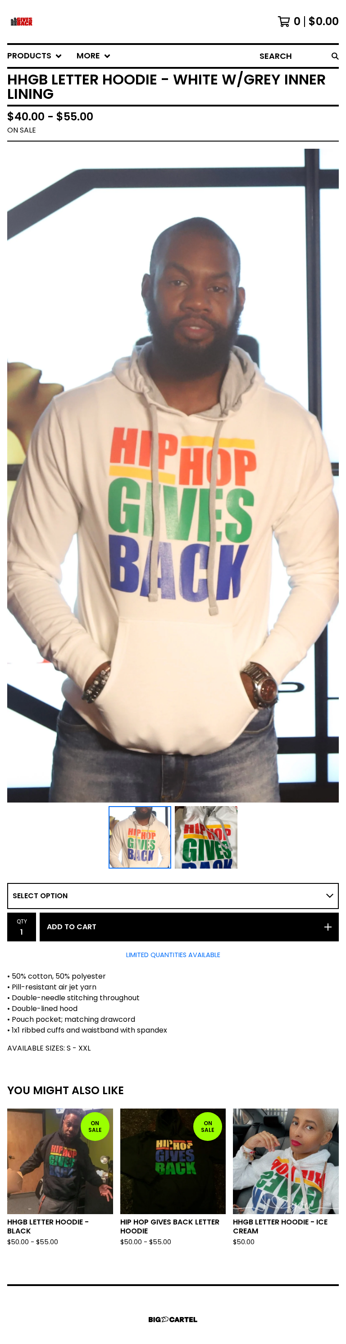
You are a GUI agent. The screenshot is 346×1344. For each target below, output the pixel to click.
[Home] (21, 21)
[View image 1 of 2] (140, 837)
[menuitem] (34, 56)
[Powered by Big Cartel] (173, 1319)
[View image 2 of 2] (206, 837)
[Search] (335, 56)
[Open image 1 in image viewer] (173, 476)
